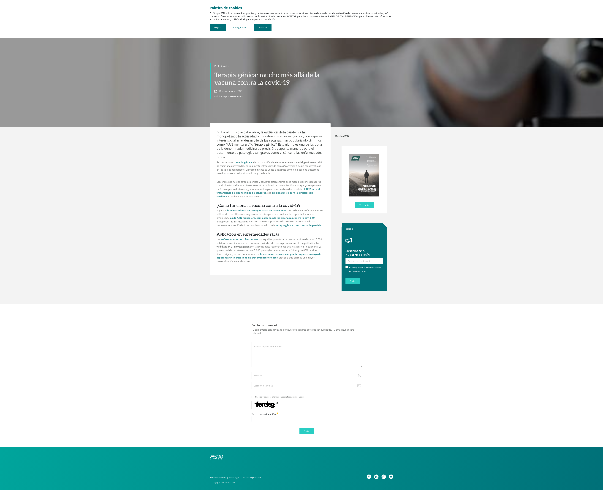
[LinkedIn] (376, 476)
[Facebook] (369, 476)
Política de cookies (218, 477)
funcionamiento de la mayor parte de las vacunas (256, 210)
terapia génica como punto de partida (298, 225)
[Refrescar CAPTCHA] (277, 402)
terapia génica (243, 162)
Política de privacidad (252, 477)
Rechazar (263, 27)
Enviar (353, 281)
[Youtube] (391, 476)
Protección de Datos (357, 271)
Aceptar (217, 27)
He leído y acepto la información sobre (279, 397)
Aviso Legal (234, 477)
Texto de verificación (264, 414)
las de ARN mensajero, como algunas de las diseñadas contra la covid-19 (272, 217)
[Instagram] (383, 476)
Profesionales (221, 66)
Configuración (240, 27)
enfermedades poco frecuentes (239, 239)
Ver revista (364, 205)
